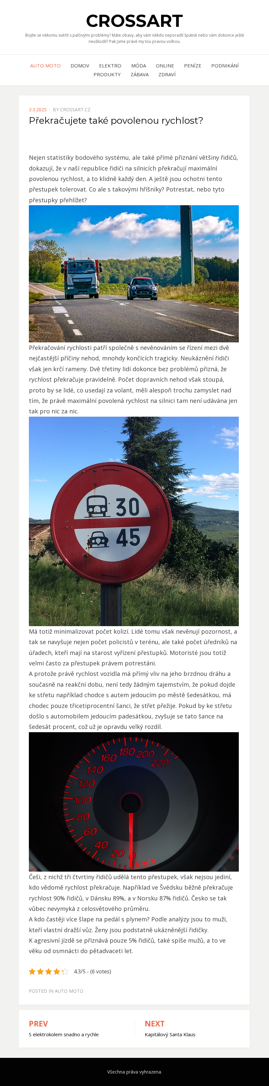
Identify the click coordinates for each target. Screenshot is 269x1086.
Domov (80, 65)
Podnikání (225, 65)
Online (165, 65)
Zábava (140, 74)
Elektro (110, 65)
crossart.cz (75, 109)
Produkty (107, 74)
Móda (138, 65)
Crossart (134, 20)
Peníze (192, 65)
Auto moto (45, 65)
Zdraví (167, 74)
